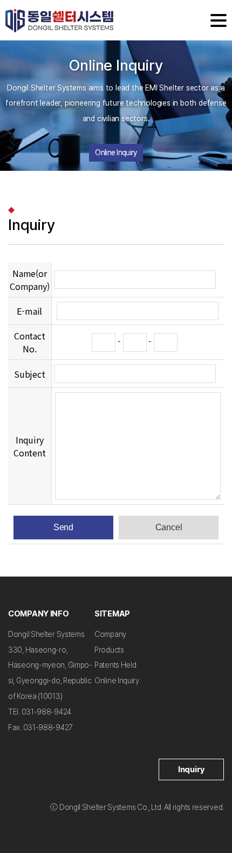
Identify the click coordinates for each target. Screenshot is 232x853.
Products (109, 650)
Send (63, 527)
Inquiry (191, 769)
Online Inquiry (116, 152)
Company (110, 634)
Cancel (168, 527)
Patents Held (115, 665)
